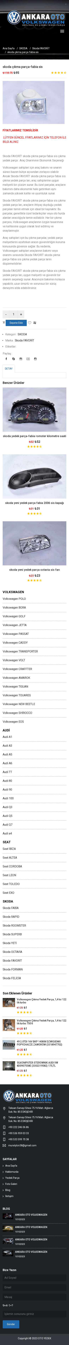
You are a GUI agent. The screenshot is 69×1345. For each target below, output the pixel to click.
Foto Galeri (11, 1184)
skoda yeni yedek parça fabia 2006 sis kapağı (34, 503)
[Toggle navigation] (62, 31)
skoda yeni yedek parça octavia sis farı (34, 569)
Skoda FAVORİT (41, 48)
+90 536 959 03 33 (18, 1133)
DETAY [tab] (9, 368)
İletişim (9, 1196)
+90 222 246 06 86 (19, 1127)
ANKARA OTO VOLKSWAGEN (31, 1214)
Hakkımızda (11, 1171)
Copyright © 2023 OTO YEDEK (34, 1338)
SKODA (23, 48)
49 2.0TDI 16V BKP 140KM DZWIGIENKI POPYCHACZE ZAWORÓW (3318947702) (39, 1043)
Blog (7, 1190)
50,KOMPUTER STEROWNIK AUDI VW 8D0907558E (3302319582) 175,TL (37, 1064)
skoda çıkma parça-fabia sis (23, 67)
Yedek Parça (12, 1177)
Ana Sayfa (9, 48)
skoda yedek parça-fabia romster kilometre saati (34, 436)
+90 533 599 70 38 (18, 1139)
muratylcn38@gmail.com (22, 1145)
